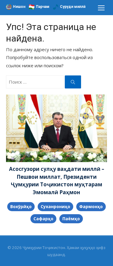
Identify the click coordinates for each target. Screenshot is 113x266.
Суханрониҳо (55, 206)
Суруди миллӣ (73, 7)
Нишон (19, 7)
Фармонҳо (91, 206)
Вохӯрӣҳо (21, 206)
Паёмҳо (71, 218)
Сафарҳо (43, 218)
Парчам (42, 7)
